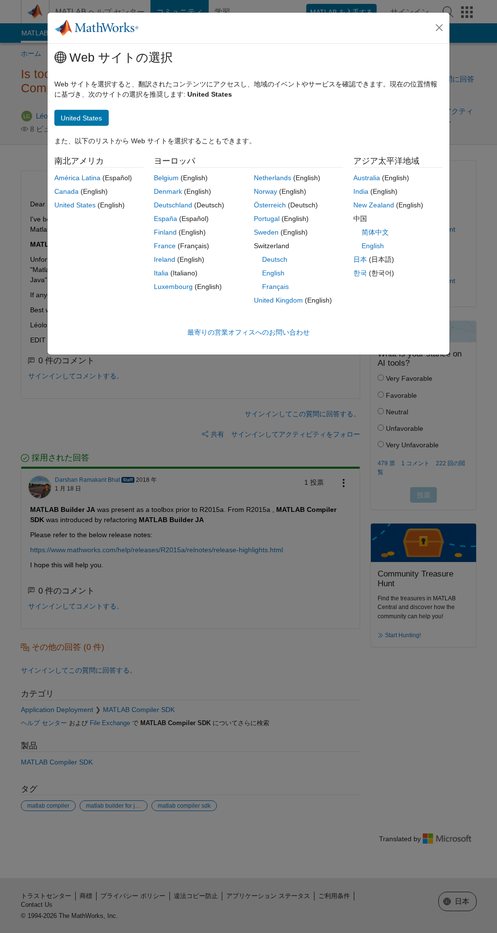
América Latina (77, 178)
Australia (366, 178)
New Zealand (373, 205)
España (165, 218)
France (165, 246)
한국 (360, 273)
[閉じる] (439, 27)
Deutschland (173, 205)
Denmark (168, 191)
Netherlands (272, 178)
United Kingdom (278, 300)
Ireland (164, 259)
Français (275, 286)
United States (75, 205)
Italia (161, 273)
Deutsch (274, 259)
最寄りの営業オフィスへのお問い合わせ (248, 332)
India (360, 191)
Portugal (267, 218)
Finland (165, 232)
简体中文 (375, 232)
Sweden (266, 232)
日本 (360, 259)
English (273, 273)
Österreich (270, 205)
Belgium (166, 178)
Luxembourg (173, 286)
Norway (265, 191)
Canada (66, 191)
